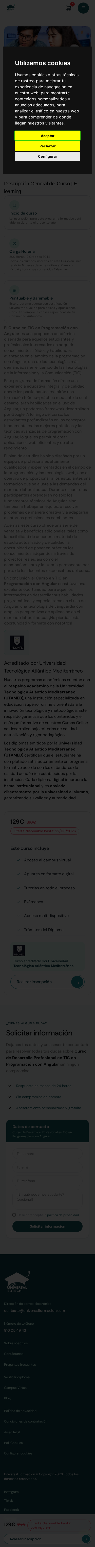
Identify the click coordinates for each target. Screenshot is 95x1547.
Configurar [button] (47, 156)
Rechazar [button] (48, 146)
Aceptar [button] (47, 136)
